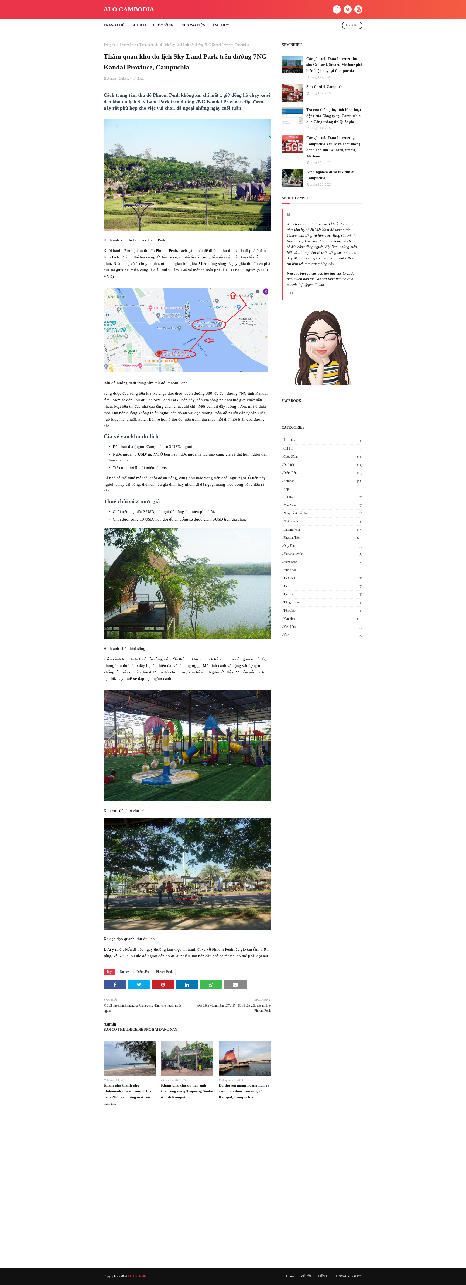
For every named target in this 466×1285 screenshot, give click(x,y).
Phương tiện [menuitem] (192, 25)
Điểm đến (142, 972)
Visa (322, 635)
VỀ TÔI (306, 1276)
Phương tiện (322, 537)
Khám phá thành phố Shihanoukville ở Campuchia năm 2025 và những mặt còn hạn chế (127, 1094)
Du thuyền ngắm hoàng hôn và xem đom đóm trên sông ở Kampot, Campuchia (244, 1091)
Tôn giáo (322, 610)
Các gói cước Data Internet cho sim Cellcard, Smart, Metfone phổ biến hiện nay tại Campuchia (334, 65)
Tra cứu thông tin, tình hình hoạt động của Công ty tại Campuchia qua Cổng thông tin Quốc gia (333, 116)
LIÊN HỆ (324, 1276)
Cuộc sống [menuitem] (163, 25)
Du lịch (124, 972)
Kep (322, 489)
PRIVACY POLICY (349, 1276)
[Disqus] (187, 1186)
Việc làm (322, 627)
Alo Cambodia (129, 9)
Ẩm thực (322, 440)
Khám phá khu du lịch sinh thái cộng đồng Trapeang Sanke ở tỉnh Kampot (187, 1091)
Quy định (322, 546)
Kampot (322, 481)
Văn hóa (322, 618)
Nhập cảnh (322, 521)
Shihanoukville (322, 554)
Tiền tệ (322, 594)
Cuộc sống (322, 456)
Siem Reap (322, 562)
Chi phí (322, 448)
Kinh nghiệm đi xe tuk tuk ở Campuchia (330, 175)
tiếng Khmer (322, 602)
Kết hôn (322, 497)
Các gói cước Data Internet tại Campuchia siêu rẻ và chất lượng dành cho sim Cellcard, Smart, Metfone (333, 147)
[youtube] (358, 9)
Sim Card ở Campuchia (325, 87)
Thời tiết (322, 578)
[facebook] (337, 9)
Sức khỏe (322, 570)
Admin (111, 78)
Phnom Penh (128, 45)
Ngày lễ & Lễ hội (322, 513)
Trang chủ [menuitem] (114, 25)
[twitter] (348, 9)
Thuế (322, 586)
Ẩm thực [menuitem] (220, 25)
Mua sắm (322, 505)
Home (290, 1276)
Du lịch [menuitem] (138, 25)
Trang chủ (110, 45)
